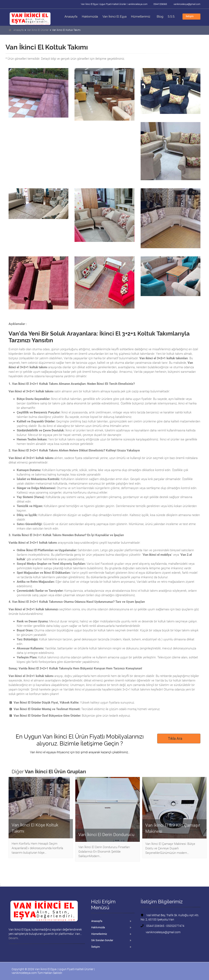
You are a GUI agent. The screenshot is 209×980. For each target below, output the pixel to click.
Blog (160, 16)
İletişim (190, 16)
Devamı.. (14, 938)
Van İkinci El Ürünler (38, 30)
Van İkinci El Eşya (114, 16)
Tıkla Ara (175, 738)
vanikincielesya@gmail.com (186, 4)
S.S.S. (171, 16)
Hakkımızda (90, 16)
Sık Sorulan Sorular (102, 940)
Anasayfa (70, 16)
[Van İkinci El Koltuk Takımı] (38, 93)
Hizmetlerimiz (140, 16)
